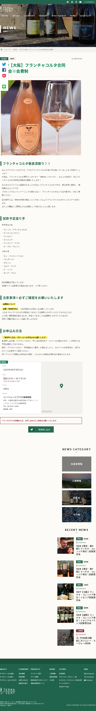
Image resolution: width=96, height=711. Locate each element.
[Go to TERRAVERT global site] (67, 2)
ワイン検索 (34, 677)
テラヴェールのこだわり (8, 680)
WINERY (43, 16)
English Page (64, 687)
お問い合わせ (23, 680)
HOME (5, 16)
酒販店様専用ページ (37, 683)
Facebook (90, 677)
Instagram (90, 674)
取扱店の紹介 (23, 683)
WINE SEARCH (59, 16)
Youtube (89, 680)
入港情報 (53, 674)
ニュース (8, 49)
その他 (52, 680)
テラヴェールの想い (7, 677)
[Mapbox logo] (47, 411)
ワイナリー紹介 (36, 674)
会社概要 (22, 674)
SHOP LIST (85, 16)
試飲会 (15, 49)
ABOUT (16, 16)
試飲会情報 (53, 677)
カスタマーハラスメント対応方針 (70, 680)
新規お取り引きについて (39, 680)
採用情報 (22, 677)
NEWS (73, 16)
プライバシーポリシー (67, 677)
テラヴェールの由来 (7, 674)
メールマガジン (64, 683)
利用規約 (62, 674)
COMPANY (30, 16)
